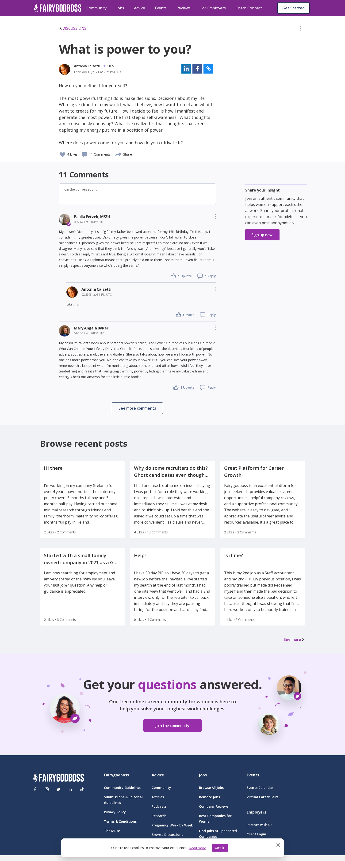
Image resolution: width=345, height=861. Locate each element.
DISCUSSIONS (74, 28)
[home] (57, 8)
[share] (119, 154)
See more (292, 639)
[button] (300, 29)
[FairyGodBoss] (58, 778)
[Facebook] (35, 789)
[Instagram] (46, 789)
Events (161, 8)
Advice (139, 8)
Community (96, 8)
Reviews (183, 8)
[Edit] (300, 29)
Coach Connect (249, 8)
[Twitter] (58, 789)
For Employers (213, 8)
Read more (197, 848)
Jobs (120, 8)
